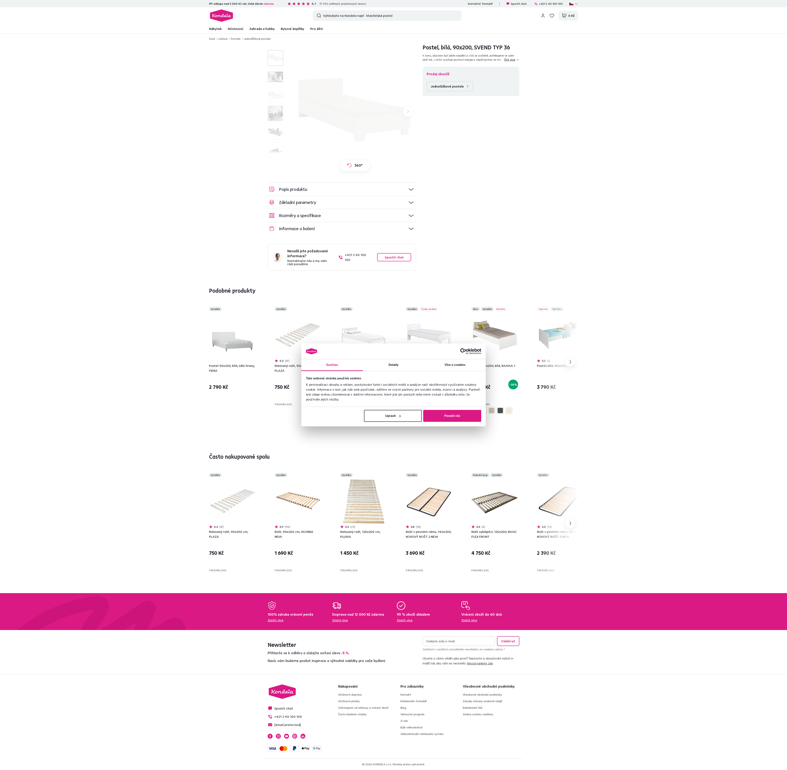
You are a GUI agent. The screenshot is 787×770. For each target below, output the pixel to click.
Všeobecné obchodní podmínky (482, 694)
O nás (404, 721)
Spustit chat (519, 3)
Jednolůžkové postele (257, 38)
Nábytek (215, 29)
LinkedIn (302, 736)
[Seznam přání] (551, 15)
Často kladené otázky (352, 714)
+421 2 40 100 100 (551, 3)
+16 (275, 150)
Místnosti (235, 29)
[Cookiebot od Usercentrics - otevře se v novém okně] (463, 351)
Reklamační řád (472, 708)
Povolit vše (452, 415)
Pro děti (316, 29)
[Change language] (573, 3)
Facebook (270, 736)
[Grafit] (500, 410)
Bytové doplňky (292, 29)
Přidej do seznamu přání (253, 309)
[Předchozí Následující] (232, 335)
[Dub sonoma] (491, 410)
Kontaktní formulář (480, 3)
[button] (342, 189)
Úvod (212, 38)
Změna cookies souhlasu (478, 714)
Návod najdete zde (480, 663)
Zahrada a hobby (262, 29)
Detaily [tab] (394, 364)
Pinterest (294, 736)
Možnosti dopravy (350, 694)
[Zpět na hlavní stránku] (221, 15)
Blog (403, 708)
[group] (354, 111)
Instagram (278, 736)
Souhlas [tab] (332, 364)
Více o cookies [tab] (455, 364)
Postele (236, 38)
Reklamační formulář (413, 701)
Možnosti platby (349, 701)
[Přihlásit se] (542, 15)
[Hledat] (318, 15)
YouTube (286, 736)
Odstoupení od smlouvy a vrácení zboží (363, 708)
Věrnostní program (412, 714)
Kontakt (405, 694)
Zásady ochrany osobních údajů (482, 701)
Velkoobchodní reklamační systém (422, 734)
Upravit (390, 415)
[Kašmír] (509, 410)
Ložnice (222, 38)
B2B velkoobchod (411, 727)
